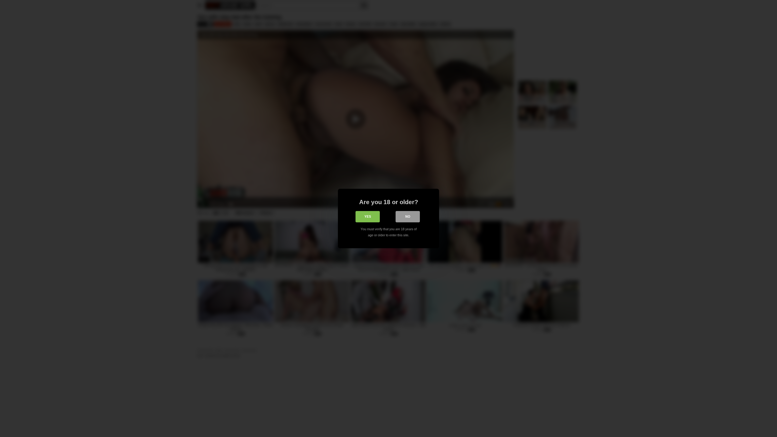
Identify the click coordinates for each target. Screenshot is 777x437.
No (407, 216)
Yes (367, 216)
